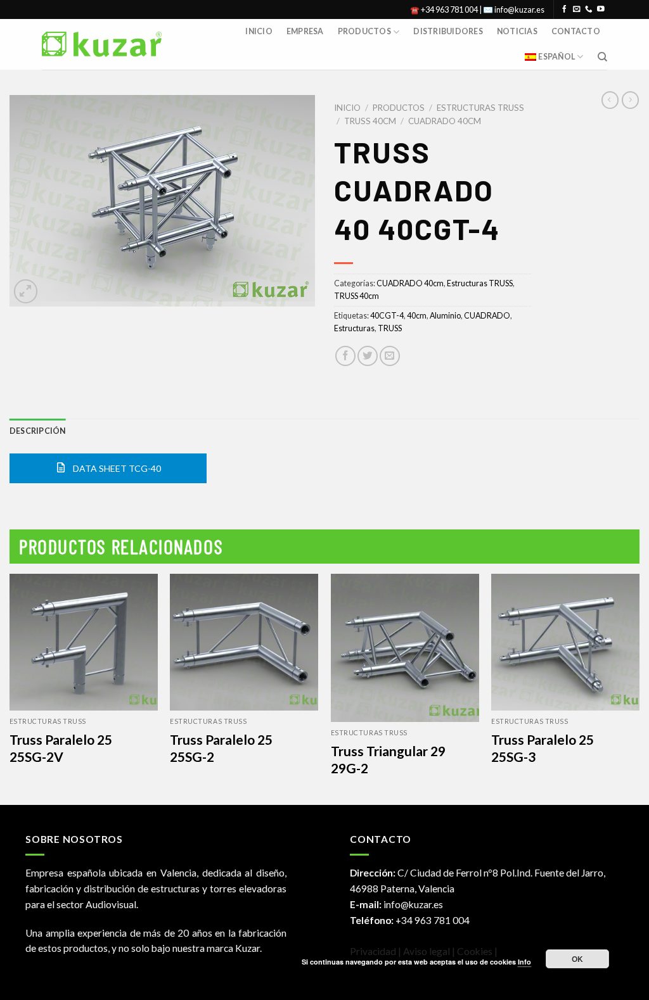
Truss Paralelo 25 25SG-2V (61, 747)
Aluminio (445, 315)
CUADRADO (487, 315)
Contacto (575, 31)
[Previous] (10, 688)
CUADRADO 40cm (444, 121)
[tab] (38, 431)
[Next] (638, 688)
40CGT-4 (387, 315)
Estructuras (354, 328)
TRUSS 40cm (370, 121)
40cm (417, 315)
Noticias (517, 31)
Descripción (38, 431)
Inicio (259, 31)
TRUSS (390, 328)
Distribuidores (447, 31)
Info (524, 961)
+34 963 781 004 (432, 920)
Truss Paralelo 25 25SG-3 (542, 747)
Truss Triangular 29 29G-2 (388, 759)
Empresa (305, 31)
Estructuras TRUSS (480, 108)
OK (578, 959)
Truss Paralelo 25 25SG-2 (221, 747)
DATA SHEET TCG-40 (116, 468)
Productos (364, 31)
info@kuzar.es (413, 904)
